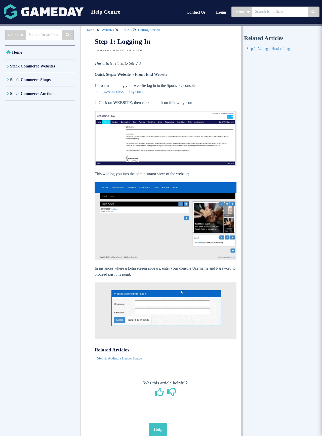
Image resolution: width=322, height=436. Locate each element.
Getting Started (149, 30)
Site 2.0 (126, 30)
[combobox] (280, 12)
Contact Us (196, 12)
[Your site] (43, 6)
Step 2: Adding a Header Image (119, 358)
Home (17, 52)
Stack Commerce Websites (32, 66)
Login (221, 12)
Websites (108, 30)
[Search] (313, 12)
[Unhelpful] (172, 393)
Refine (240, 12)
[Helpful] (160, 393)
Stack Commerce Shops (30, 80)
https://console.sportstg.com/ (120, 91)
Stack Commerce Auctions (32, 93)
